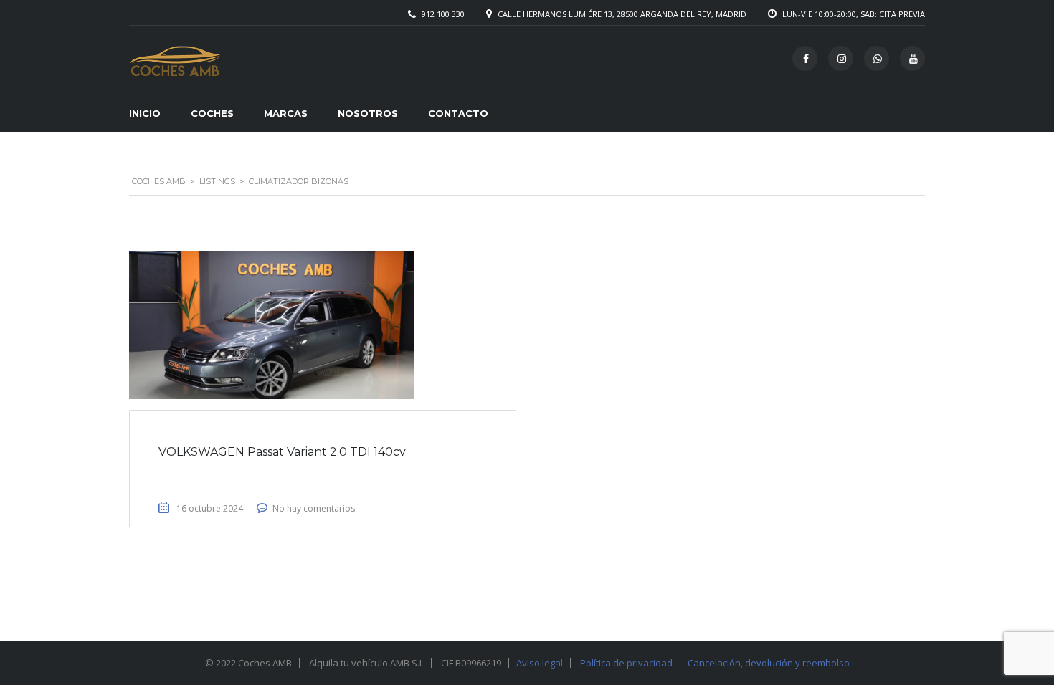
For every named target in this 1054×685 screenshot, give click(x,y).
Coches (212, 113)
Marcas (286, 113)
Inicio (145, 113)
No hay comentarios (313, 508)
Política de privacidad (626, 662)
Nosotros (368, 113)
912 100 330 (443, 14)
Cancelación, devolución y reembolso (769, 662)
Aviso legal (539, 662)
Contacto (458, 113)
